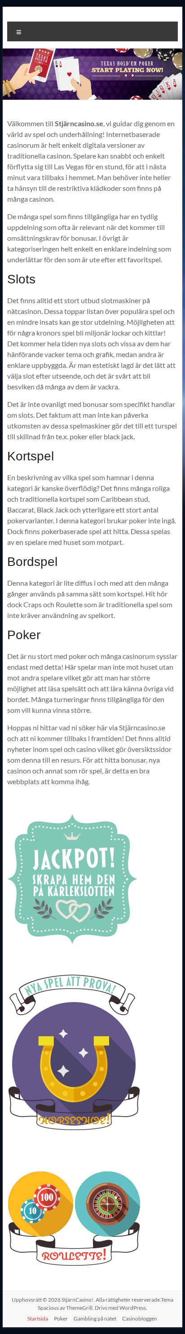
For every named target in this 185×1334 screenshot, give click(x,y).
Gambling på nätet (95, 1318)
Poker (61, 1318)
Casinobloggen (139, 1318)
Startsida (37, 1318)
